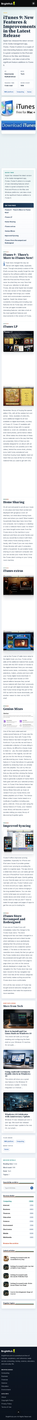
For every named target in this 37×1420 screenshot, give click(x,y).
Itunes (29, 92)
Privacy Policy (6, 1404)
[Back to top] (18, 1412)
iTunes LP (8, 217)
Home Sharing (10, 222)
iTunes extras (10, 226)
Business (18, 1209)
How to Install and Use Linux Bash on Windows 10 (18, 1032)
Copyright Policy (7, 1400)
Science (18, 1221)
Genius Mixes (10, 231)
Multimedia (18, 1237)
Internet (18, 1205)
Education (18, 1217)
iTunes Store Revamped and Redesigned (15, 241)
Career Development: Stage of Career (21, 1293)
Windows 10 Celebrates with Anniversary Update (17, 1115)
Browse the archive (10, 1243)
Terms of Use (6, 1407)
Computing (20, 92)
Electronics (18, 1229)
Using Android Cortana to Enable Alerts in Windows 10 (17, 1073)
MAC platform (8, 92)
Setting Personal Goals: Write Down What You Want (21, 1284)
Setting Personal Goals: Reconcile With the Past (19, 1276)
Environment (18, 1225)
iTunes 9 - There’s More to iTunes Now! (18, 211)
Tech (5, 13)
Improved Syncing (11, 236)
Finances (18, 1213)
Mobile (18, 1233)
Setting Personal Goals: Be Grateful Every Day (20, 1258)
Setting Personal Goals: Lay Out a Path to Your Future (21, 1267)
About (3, 1397)
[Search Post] (31, 1187)
